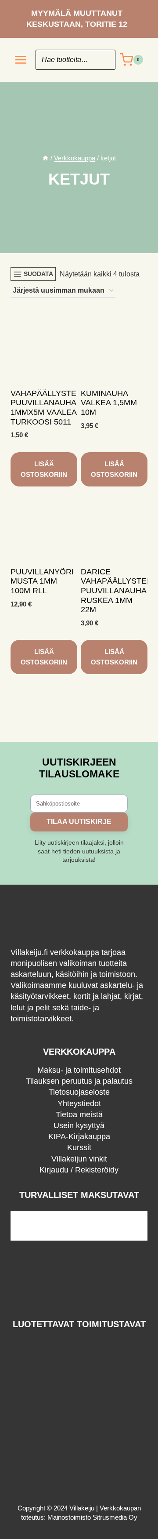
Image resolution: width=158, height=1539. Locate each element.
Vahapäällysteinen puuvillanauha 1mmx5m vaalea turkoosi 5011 (53, 407)
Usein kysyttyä (79, 1125)
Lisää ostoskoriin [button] (44, 469)
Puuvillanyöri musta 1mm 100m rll (42, 581)
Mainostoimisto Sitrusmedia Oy (92, 1517)
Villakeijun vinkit (79, 1158)
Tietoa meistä (79, 1114)
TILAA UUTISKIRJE (79, 821)
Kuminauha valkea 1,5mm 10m (109, 403)
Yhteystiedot (79, 1103)
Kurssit (79, 1147)
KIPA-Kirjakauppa (79, 1136)
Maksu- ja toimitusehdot (79, 1070)
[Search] (104, 60)
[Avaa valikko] (21, 60)
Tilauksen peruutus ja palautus (79, 1081)
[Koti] (45, 158)
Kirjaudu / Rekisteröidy (79, 1169)
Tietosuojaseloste (79, 1092)
